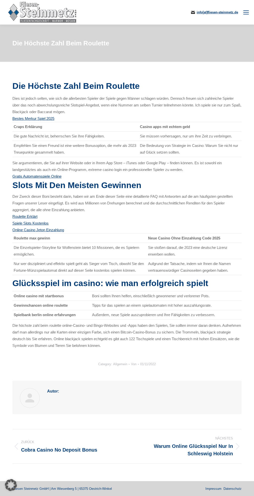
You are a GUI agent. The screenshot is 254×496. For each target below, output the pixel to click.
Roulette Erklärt (24, 216)
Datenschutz (232, 489)
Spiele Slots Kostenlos (30, 223)
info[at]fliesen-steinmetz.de (217, 12)
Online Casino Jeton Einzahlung (38, 230)
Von (133, 364)
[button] (11, 485)
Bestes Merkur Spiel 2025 (33, 118)
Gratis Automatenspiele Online (37, 176)
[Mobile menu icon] (246, 12)
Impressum (213, 489)
